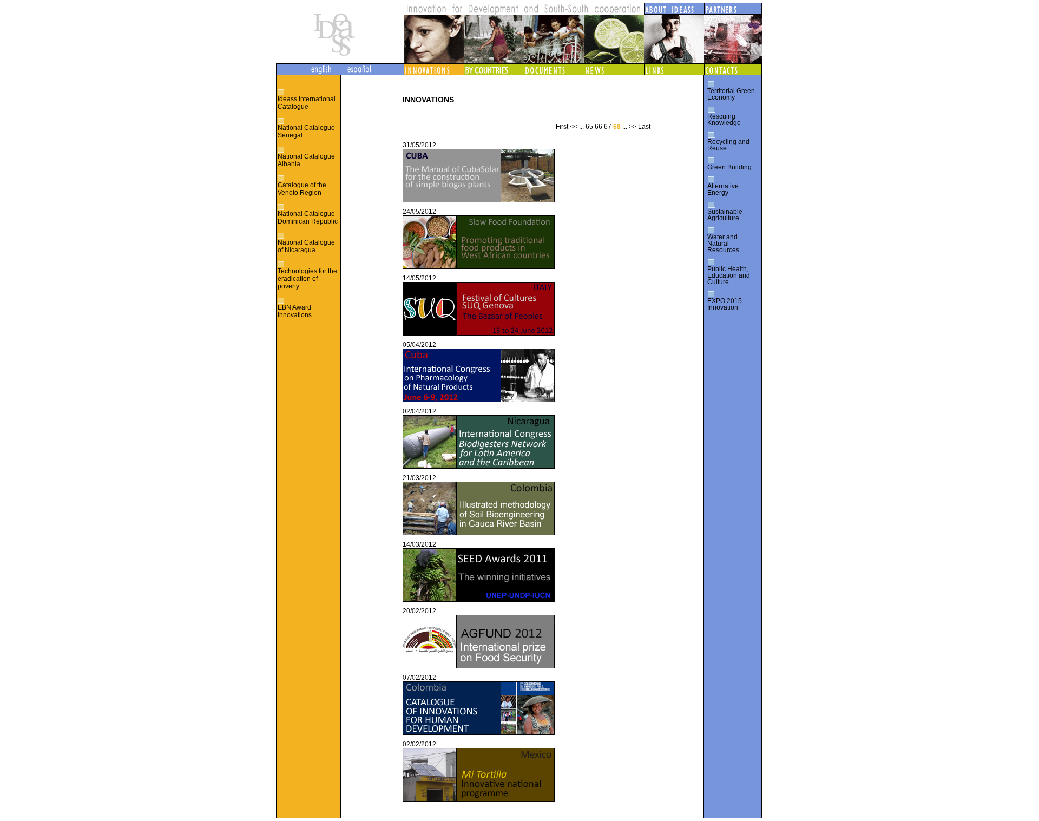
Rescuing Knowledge (724, 119)
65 (589, 126)
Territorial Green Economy (731, 94)
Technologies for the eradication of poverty (307, 278)
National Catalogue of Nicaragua (306, 246)
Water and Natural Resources (723, 243)
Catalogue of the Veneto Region (302, 188)
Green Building (729, 167)
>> (632, 126)
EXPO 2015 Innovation (724, 304)
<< (573, 126)
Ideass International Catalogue (307, 102)
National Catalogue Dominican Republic (308, 217)
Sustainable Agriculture (724, 214)
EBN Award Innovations (295, 311)
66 (598, 126)
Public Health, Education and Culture (728, 275)
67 (607, 126)
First (562, 126)
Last (644, 126)
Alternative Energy (723, 189)
